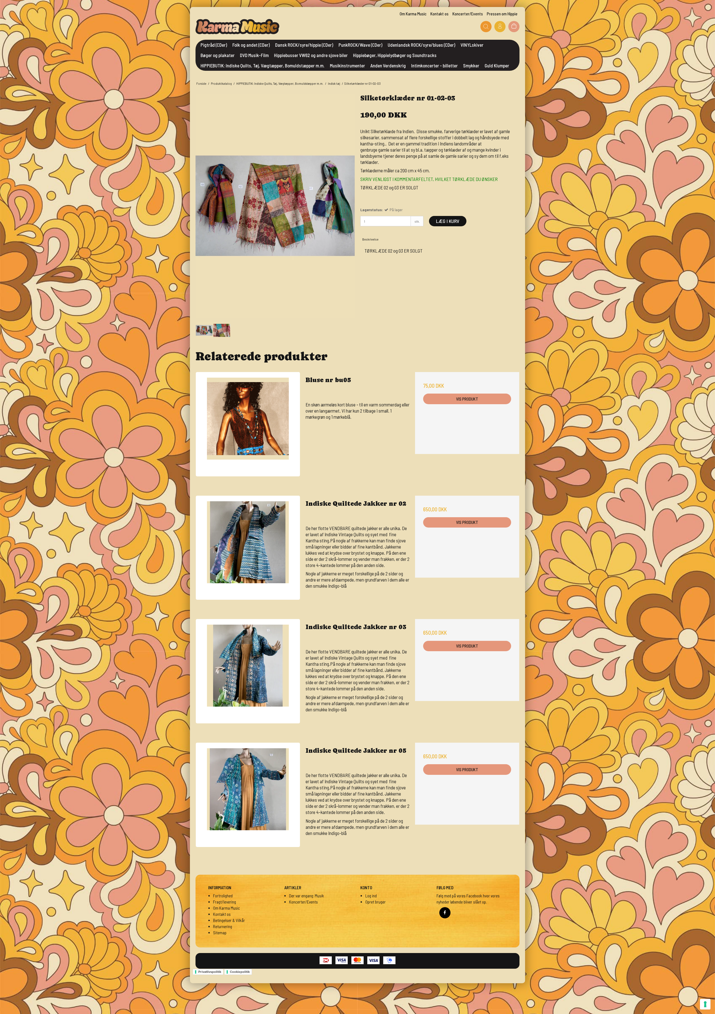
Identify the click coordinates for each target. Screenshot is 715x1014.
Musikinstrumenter (347, 65)
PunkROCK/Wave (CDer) (360, 45)
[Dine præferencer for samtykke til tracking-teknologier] (705, 1004)
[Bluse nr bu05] (247, 424)
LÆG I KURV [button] (447, 221)
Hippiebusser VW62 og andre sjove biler (311, 55)
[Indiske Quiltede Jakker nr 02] (247, 547)
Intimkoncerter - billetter (434, 65)
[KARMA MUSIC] (237, 26)
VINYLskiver (472, 45)
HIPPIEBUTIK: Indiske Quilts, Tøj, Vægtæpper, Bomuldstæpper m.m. (263, 65)
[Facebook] (445, 912)
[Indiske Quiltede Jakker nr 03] (247, 671)
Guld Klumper (497, 65)
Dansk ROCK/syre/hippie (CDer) (304, 45)
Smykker (471, 65)
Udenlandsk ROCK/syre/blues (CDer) (421, 45)
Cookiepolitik (240, 972)
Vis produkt (467, 398)
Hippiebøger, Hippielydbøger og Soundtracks (395, 55)
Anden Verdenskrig (388, 65)
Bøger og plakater (218, 55)
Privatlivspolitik (209, 972)
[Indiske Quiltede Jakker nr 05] (247, 794)
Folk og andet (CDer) (251, 45)
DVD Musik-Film (254, 55)
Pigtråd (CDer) (214, 45)
